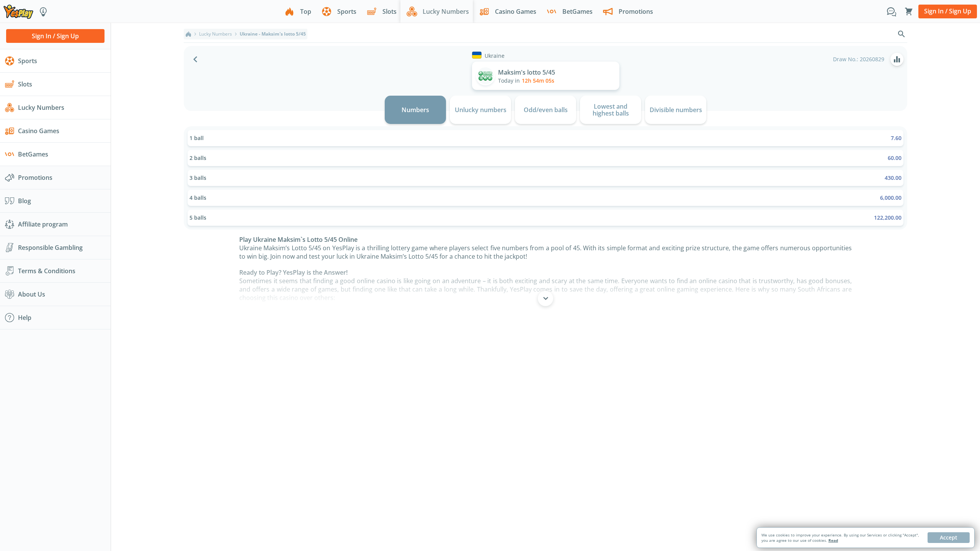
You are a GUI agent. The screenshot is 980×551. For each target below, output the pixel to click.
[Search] (901, 34)
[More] (545, 298)
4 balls (545, 197)
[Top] (188, 34)
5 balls (545, 217)
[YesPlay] (18, 11)
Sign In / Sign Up (947, 11)
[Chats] (891, 11)
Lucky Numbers (215, 34)
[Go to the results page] (896, 59)
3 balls (545, 177)
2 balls (545, 157)
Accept (948, 537)
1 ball (545, 138)
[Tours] (43, 11)
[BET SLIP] (908, 11)
